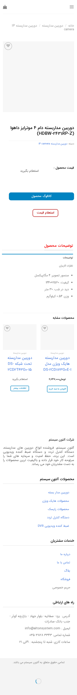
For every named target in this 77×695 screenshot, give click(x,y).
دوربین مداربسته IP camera (53, 144)
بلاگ (69, 570)
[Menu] (71, 7)
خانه (71, 25)
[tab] (37, 258)
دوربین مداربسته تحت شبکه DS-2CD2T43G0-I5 (20, 364)
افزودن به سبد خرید (57, 389)
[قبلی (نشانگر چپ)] (73, 688)
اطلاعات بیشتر (19, 388)
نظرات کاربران (66, 266)
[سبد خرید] (5, 7)
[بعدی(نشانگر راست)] (61, 688)
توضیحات (68, 258)
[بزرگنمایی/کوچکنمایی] (61, 671)
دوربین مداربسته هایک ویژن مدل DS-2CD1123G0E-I (57, 364)
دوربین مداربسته (52, 25)
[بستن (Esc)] (73, 671)
